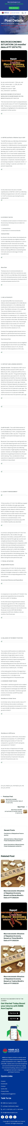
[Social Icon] (2, 1117)
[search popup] (23, 13)
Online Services (13, 8)
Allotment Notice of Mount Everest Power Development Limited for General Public (13, 840)
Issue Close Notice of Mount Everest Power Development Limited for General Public (14, 846)
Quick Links (4, 1088)
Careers (3, 1081)
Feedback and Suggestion (8, 1093)
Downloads (4, 1083)
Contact (3, 1086)
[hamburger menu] (25, 13)
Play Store (13, 1013)
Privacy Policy (5, 1091)
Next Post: (21, 807)
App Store (13, 1018)
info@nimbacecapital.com (10, 1112)
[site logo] (5, 13)
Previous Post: (8, 796)
